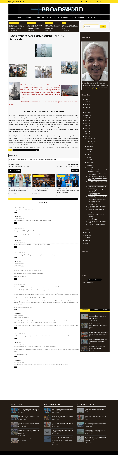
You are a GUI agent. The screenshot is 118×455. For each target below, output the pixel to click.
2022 (86, 110)
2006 (86, 243)
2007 (86, 240)
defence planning (31, 23)
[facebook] (20, 1)
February (89, 165)
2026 (86, 99)
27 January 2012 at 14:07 (19, 218)
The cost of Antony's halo (24, 439)
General (95, 17)
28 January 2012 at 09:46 (20, 252)
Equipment (66, 17)
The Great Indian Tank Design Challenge (96, 215)
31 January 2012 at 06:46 (19, 344)
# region (36, 150)
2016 (86, 126)
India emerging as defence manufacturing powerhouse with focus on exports (16, 26)
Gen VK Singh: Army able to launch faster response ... (97, 207)
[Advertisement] (94, 263)
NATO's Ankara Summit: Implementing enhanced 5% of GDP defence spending (67, 190)
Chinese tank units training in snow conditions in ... (96, 210)
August (89, 149)
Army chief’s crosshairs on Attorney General (95, 193)
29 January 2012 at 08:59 (20, 263)
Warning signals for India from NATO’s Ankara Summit (42, 189)
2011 (86, 230)
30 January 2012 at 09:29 (20, 333)
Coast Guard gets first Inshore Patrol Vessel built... (96, 190)
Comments (104, 310)
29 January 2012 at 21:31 (19, 315)
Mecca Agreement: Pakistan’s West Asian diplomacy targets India (70, 26)
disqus (43, 199)
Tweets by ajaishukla (87, 282)
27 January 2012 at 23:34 (19, 228)
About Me (84, 2)
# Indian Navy (29, 150)
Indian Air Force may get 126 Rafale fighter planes (97, 173)
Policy (54, 17)
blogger (20, 199)
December (90, 138)
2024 (86, 104)
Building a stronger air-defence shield (94, 409)
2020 (86, 115)
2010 (86, 232)
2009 (86, 235)
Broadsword (61, 176)
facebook (66, 199)
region (64, 23)
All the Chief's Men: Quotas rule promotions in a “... (96, 203)
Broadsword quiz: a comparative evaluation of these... (97, 197)
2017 (86, 123)
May (88, 157)
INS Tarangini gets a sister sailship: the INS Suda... (97, 178)
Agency (30, 17)
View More (75, 170)
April (88, 160)
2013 (86, 134)
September (90, 146)
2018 (86, 120)
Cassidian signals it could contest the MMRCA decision (97, 170)
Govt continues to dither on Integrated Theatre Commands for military (34, 26)
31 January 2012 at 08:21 (19, 362)
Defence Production (14, 23)
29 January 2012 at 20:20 (20, 284)
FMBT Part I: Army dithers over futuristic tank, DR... (96, 225)
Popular (95, 310)
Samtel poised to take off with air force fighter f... (97, 187)
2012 (86, 136)
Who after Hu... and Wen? (94, 213)
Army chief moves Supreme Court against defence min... (97, 200)
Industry (42, 17)
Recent (85, 310)
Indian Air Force (48, 23)
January (89, 168)
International (81, 17)
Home (20, 17)
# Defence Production (18, 150)
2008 (86, 238)
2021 (86, 112)
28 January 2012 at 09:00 (20, 242)
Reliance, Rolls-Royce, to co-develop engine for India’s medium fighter (52, 26)
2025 (86, 102)
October (89, 144)
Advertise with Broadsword (99, 2)
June (88, 154)
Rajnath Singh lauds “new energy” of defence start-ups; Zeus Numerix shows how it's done (28, 431)
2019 (86, 118)
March (89, 162)
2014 (86, 131)
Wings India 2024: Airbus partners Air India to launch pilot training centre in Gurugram (95, 438)
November (90, 141)
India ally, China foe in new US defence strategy (96, 218)
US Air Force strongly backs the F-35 (97, 182)
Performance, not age (94, 185)
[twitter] (23, 1)
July (88, 152)
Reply (15, 212)
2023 (86, 107)
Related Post (15, 170)
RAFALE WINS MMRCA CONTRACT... (97, 176)
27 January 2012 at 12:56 (19, 207)
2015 (86, 128)
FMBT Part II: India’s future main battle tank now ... (97, 222)
